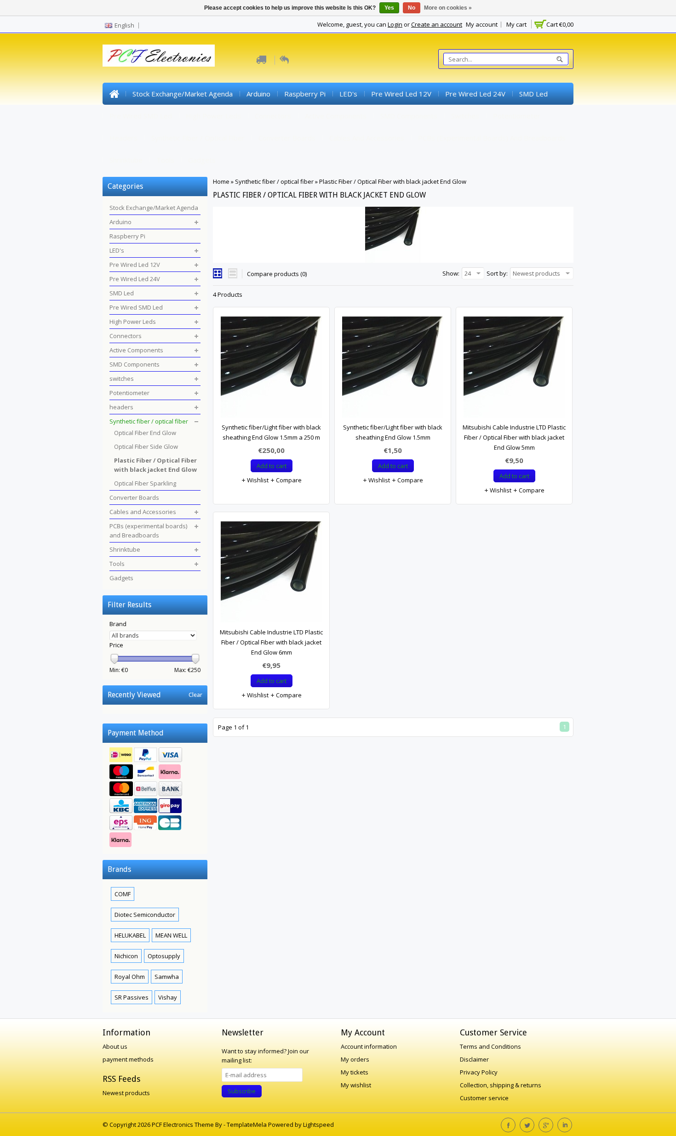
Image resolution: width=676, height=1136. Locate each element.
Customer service (484, 1098)
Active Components (336, 115)
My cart (516, 24)
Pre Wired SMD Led (140, 115)
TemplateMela (247, 1124)
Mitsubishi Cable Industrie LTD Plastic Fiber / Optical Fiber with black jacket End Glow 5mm (514, 437)
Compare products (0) (277, 274)
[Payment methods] (155, 798)
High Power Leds (213, 115)
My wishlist (356, 1085)
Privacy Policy (479, 1072)
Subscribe (242, 1091)
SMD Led (533, 93)
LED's (348, 93)
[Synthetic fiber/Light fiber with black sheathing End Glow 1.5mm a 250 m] (271, 369)
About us (115, 1046)
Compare (288, 480)
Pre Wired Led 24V (475, 93)
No (411, 8)
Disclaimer (474, 1059)
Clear (195, 694)
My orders (355, 1059)
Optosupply (164, 956)
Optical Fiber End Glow (145, 433)
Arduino (258, 93)
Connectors (273, 115)
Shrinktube (126, 159)
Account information (369, 1046)
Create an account (436, 24)
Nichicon (126, 956)
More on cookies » (448, 8)
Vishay (167, 997)
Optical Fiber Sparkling (145, 483)
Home (114, 94)
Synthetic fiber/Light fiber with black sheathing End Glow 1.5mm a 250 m (271, 432)
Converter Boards (286, 137)
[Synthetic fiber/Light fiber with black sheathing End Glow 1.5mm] (392, 369)
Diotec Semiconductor (145, 914)
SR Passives (132, 997)
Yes (389, 8)
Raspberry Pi (305, 93)
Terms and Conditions (490, 1046)
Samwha (167, 976)
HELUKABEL (130, 935)
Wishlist (257, 480)
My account (482, 24)
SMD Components (408, 115)
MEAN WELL (171, 935)
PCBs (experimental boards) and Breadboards (492, 137)
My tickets (354, 1072)
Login (395, 24)
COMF (123, 894)
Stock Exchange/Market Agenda (182, 93)
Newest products (126, 1093)
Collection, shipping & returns (500, 1085)
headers (123, 137)
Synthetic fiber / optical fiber (198, 137)
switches (465, 115)
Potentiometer (516, 115)
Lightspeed (318, 1124)
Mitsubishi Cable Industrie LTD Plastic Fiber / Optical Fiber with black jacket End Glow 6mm (271, 642)
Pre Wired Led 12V (401, 93)
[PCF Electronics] (159, 56)
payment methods (128, 1059)
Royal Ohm (130, 976)
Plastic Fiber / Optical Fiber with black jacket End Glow (392, 181)
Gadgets (202, 159)
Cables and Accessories (366, 137)
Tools (165, 159)
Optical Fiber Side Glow (146, 446)
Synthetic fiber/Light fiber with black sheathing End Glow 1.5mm (392, 432)
